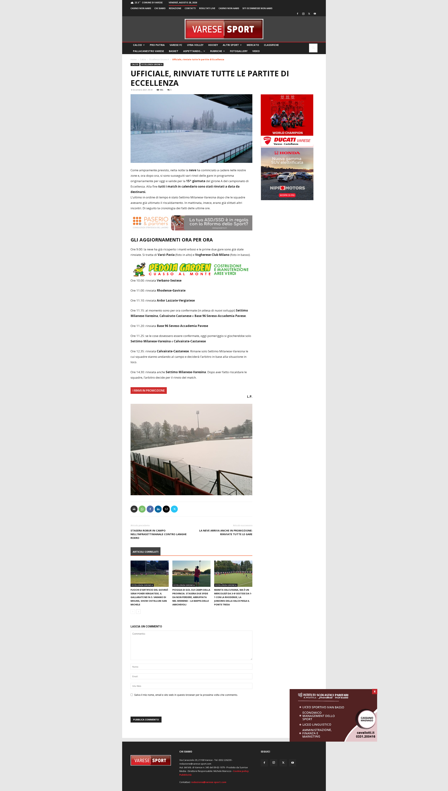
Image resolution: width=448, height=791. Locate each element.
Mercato (253, 45)
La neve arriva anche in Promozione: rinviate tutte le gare (225, 532)
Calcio (137, 45)
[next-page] (138, 611)
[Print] (134, 509)
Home (134, 59)
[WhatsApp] (142, 509)
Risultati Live (207, 8)
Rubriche (216, 51)
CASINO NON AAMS (141, 8)
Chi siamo (160, 8)
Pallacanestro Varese (148, 51)
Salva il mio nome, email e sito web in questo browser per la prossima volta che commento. (186, 694)
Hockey (213, 45)
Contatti (190, 8)
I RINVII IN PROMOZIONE (149, 390)
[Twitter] (309, 13)
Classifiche (271, 45)
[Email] (166, 509)
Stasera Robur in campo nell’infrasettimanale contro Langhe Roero (159, 534)
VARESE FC (176, 45)
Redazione (175, 8)
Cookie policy (241, 771)
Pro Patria (157, 45)
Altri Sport (231, 45)
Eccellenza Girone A (159, 59)
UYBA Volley (195, 45)
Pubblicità (185, 774)
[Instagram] (303, 13)
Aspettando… (192, 51)
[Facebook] (297, 13)
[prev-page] (133, 611)
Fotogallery (238, 51)
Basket (173, 51)
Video (256, 51)
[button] (313, 48)
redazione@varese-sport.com (208, 782)
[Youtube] (314, 13)
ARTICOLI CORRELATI (145, 551)
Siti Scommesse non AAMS (257, 8)
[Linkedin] (158, 509)
